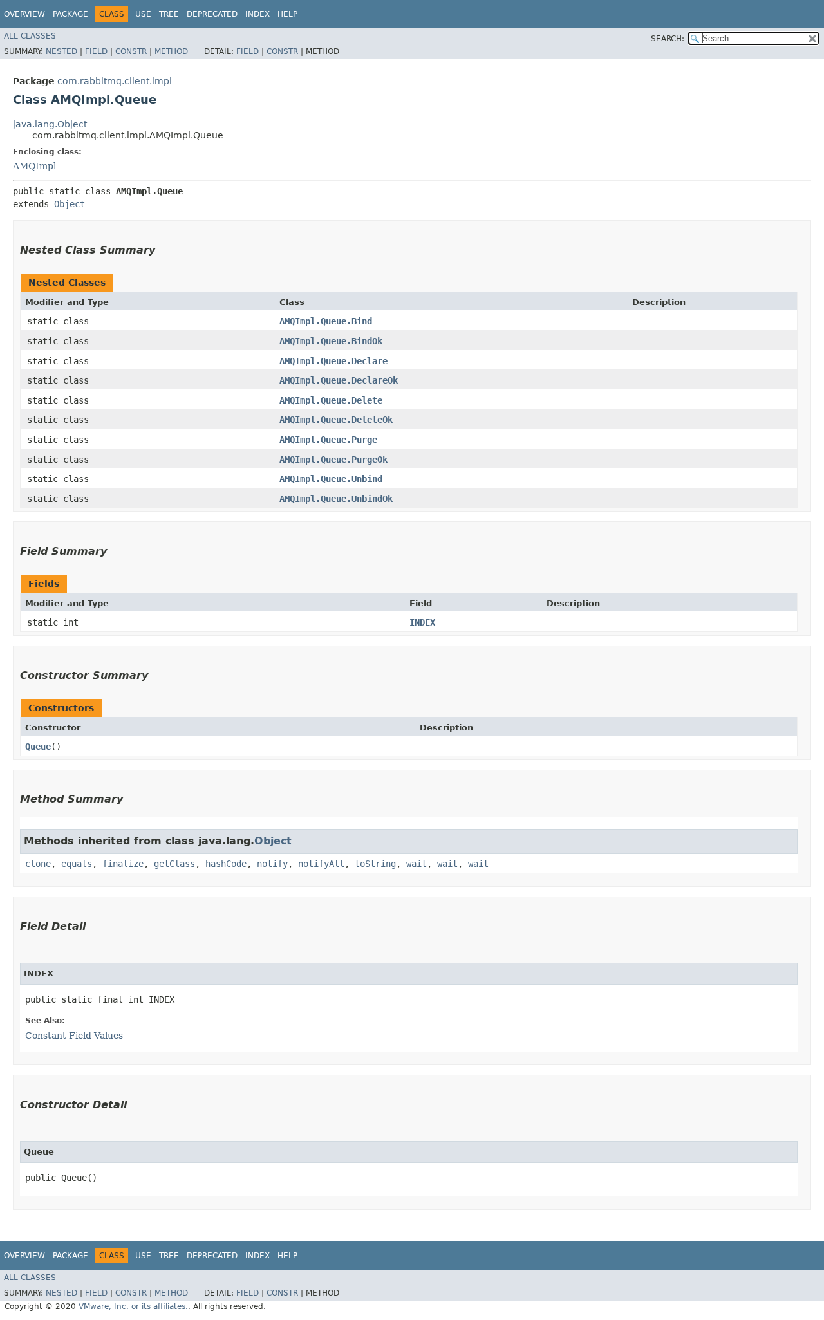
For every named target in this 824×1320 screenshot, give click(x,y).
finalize (123, 864)
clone (38, 864)
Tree (169, 14)
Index (257, 14)
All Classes (30, 36)
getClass (174, 864)
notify (272, 864)
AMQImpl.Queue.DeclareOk (338, 380)
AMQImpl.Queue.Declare (333, 361)
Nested (61, 51)
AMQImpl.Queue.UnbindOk (336, 499)
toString (375, 864)
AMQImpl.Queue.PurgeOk (333, 459)
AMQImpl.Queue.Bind (325, 321)
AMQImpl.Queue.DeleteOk (336, 419)
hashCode (226, 864)
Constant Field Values (74, 1035)
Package (70, 14)
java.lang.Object (50, 124)
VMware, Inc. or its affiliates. (133, 1306)
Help (287, 14)
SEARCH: (667, 38)
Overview (24, 14)
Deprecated (212, 14)
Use (143, 14)
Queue (38, 746)
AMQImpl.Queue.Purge (328, 439)
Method (171, 51)
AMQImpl (34, 166)
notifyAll (321, 864)
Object (69, 204)
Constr (131, 51)
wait (416, 864)
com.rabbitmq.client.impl (114, 81)
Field (96, 51)
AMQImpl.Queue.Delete (330, 400)
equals (76, 864)
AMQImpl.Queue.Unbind (330, 479)
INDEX (422, 622)
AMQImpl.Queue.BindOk (330, 341)
